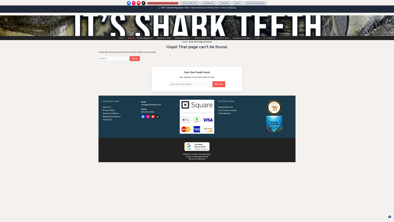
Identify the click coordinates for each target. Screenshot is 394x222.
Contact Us (270, 38)
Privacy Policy (109, 110)
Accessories (224, 3)
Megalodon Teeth (164, 38)
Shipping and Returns (112, 117)
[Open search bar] (264, 38)
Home (121, 38)
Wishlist (237, 3)
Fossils (257, 38)
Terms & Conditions (111, 113)
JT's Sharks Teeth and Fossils (200, 154)
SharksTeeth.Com (225, 107)
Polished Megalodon (145, 38)
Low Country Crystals (227, 110)
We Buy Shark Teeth (190, 3)
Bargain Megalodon (182, 38)
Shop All (131, 38)
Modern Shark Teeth (202, 38)
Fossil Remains (224, 113)
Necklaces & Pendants (241, 38)
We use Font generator (197, 159)
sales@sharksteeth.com (151, 105)
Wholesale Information (255, 3)
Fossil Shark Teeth (222, 38)
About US (107, 107)
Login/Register (208, 3)
